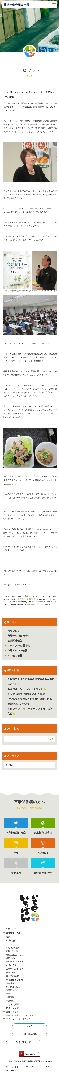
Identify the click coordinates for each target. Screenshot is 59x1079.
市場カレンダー (13, 1008)
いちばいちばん (13, 948)
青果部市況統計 (13, 990)
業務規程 (10, 1001)
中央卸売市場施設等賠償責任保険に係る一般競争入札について (31, 701)
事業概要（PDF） (14, 933)
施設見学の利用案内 (14, 969)
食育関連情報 (15, 640)
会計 (8, 937)
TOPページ (11, 929)
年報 (8, 994)
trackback (31, 604)
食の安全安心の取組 (14, 955)
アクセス (10, 944)
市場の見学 (11, 965)
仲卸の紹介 (11, 958)
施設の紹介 (11, 972)
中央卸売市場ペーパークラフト (19, 1015)
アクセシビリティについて (18, 1019)
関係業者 (10, 983)
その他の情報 (15, 655)
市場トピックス (13, 1012)
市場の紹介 (11, 940)
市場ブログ (14, 630)
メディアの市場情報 (19, 645)
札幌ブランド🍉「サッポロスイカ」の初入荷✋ (30, 711)
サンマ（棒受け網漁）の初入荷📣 (26, 694)
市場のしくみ (12, 951)
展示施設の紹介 (13, 976)
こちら (8, 483)
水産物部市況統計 (14, 987)
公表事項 (10, 997)
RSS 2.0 (35, 602)
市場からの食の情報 (19, 635)
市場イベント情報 (17, 650)
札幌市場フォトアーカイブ (17, 961)
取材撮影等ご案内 (14, 980)
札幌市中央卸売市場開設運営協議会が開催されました (31, 681)
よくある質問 (12, 1004)
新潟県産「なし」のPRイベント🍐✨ (28, 689)
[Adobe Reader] (29, 1057)
